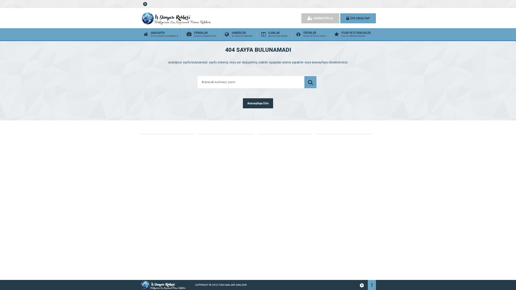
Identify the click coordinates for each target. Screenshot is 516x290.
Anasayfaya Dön (258, 103)
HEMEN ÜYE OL (323, 18)
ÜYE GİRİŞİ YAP (360, 18)
